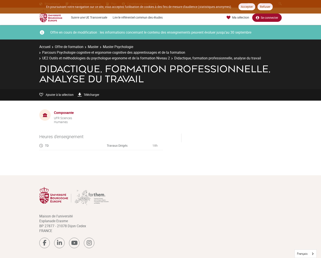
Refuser (265, 7)
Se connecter (269, 17)
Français (302, 254)
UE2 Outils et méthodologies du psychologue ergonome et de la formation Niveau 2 (106, 58)
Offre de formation (69, 46)
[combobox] (306, 253)
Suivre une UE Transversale (89, 17)
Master (93, 46)
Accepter (247, 7)
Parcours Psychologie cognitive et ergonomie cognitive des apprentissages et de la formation (113, 52)
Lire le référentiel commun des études (138, 17)
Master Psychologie (118, 46)
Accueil (44, 46)
